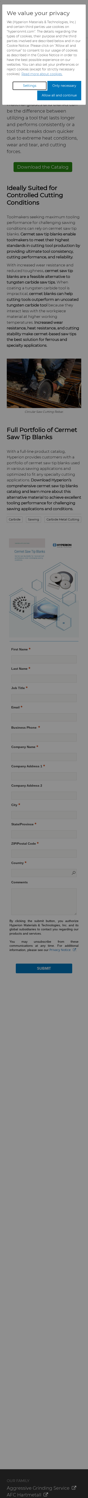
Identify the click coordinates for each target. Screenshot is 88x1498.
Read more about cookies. (42, 74)
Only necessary (64, 86)
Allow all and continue (59, 95)
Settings (29, 86)
